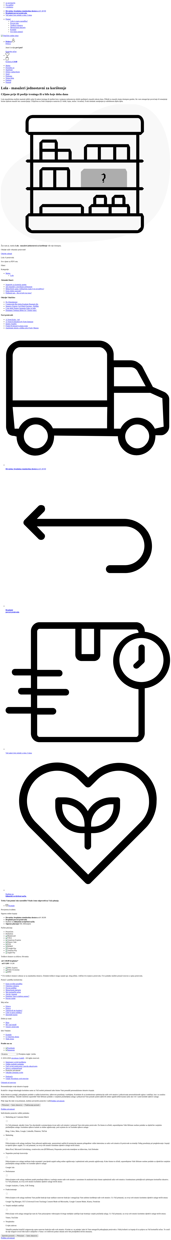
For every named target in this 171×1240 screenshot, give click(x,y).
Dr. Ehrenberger (11, 302)
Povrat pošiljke (11, 988)
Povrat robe (14, 23)
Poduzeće (9, 1076)
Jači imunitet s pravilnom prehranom (19, 287)
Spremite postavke (8, 1236)
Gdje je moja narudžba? (19, 21)
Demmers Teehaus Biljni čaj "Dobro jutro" (21, 310)
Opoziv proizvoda (12, 1027)
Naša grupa (10, 1039)
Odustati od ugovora (8, 1082)
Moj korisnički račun (13, 992)
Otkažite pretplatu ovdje (14, 1072)
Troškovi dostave (16, 25)
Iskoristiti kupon (11, 1015)
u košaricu (9, 7)
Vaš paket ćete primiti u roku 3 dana (19, 15)
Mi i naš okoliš (11, 1025)
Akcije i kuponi (11, 994)
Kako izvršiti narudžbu (14, 984)
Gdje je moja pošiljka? (14, 1013)
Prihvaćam (5, 1105)
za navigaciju (10, 3)
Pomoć (8, 19)
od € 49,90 (26, 11)
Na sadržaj (9, 5)
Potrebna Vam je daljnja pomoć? (17, 996)
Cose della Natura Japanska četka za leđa (21, 308)
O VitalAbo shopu (12, 1037)
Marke (8, 273)
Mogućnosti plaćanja (17, 27)
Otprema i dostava (12, 986)
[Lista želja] (7, 55)
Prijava (8, 44)
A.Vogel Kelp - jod (13, 320)
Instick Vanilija (11, 324)
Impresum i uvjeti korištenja (16, 1062)
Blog (7, 1023)
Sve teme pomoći (16, 32)
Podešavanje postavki (32, 1105)
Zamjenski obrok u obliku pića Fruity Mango (22, 328)
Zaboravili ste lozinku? (14, 1010)
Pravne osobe (10, 998)
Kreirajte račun (11, 52)
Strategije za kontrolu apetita (16, 285)
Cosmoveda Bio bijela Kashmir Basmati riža (22, 304)
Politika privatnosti (8, 1109)
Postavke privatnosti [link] (13, 1070)
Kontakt (13, 30)
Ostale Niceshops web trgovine (17, 1079)
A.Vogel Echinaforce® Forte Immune (19, 322)
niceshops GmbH (17, 1058)
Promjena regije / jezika (27, 1054)
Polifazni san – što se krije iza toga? (19, 293)
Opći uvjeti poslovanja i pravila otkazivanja (21, 1066)
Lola (12, 275)
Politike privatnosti (57, 1101)
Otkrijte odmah (6, 254)
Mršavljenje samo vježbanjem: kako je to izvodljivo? (25, 289)
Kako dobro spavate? (13, 291)
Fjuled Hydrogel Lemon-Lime (17, 326)
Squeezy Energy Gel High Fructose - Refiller (22, 306)
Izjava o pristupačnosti (14, 1068)
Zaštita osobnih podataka (15, 1064)
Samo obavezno (16, 1105)
